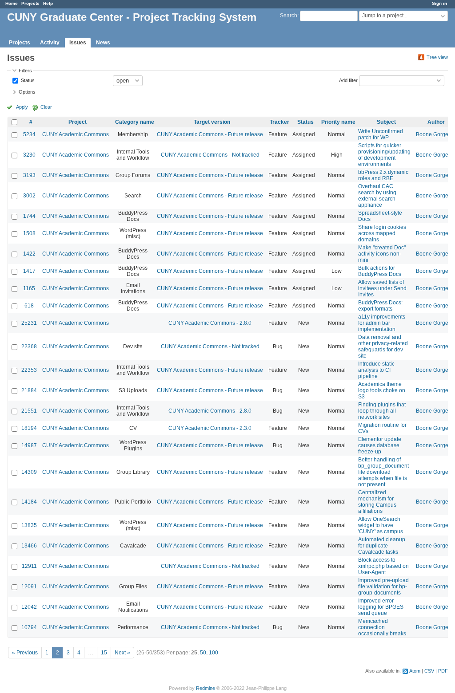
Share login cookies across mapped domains (382, 233)
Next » (122, 653)
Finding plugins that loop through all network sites (382, 411)
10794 (29, 627)
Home (11, 3)
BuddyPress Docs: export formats (380, 305)
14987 (29, 445)
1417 (29, 271)
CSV (429, 670)
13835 (29, 525)
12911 (29, 566)
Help (48, 3)
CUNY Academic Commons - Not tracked (210, 155)
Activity (50, 42)
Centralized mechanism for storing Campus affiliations (377, 501)
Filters (25, 70)
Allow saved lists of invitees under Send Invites (382, 288)
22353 (29, 370)
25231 (29, 323)
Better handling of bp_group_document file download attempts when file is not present (383, 472)
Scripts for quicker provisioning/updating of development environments (384, 154)
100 (213, 653)
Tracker (279, 122)
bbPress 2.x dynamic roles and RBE (383, 175)
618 (29, 306)
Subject (386, 122)
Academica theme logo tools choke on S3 (381, 390)
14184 (29, 502)
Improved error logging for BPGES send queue (380, 607)
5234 (29, 134)
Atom (414, 670)
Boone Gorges (433, 134)
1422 (29, 254)
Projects (30, 3)
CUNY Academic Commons (75, 134)
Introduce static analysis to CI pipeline (376, 370)
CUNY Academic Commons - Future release (210, 134)
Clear (46, 107)
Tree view (437, 57)
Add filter (348, 80)
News (103, 42)
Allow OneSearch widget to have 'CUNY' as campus (380, 525)
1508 (29, 233)
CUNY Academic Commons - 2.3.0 (209, 428)
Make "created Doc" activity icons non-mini (382, 253)
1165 (29, 288)
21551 (29, 411)
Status (27, 80)
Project (77, 122)
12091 (29, 586)
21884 (29, 390)
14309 (29, 472)
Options (27, 91)
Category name (134, 122)
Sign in (439, 3)
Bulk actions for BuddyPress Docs (379, 271)
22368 (29, 346)
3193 (29, 175)
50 (203, 653)
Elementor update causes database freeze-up (379, 445)
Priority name (338, 122)
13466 (29, 546)
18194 (29, 428)
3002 (29, 196)
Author (436, 122)
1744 (29, 216)
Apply (22, 107)
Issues (77, 42)
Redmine (205, 688)
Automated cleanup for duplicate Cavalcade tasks (381, 545)
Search (288, 15)
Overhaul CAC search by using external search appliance (377, 195)
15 (104, 653)
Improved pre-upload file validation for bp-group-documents (383, 586)
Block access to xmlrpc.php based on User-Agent (383, 566)
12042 (29, 607)
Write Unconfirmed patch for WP (380, 134)
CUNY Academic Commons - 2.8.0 (209, 323)
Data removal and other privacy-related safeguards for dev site (383, 346)
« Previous (25, 653)
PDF (443, 670)
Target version (212, 122)
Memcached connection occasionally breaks (382, 627)
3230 (29, 155)
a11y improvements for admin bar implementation (381, 323)
